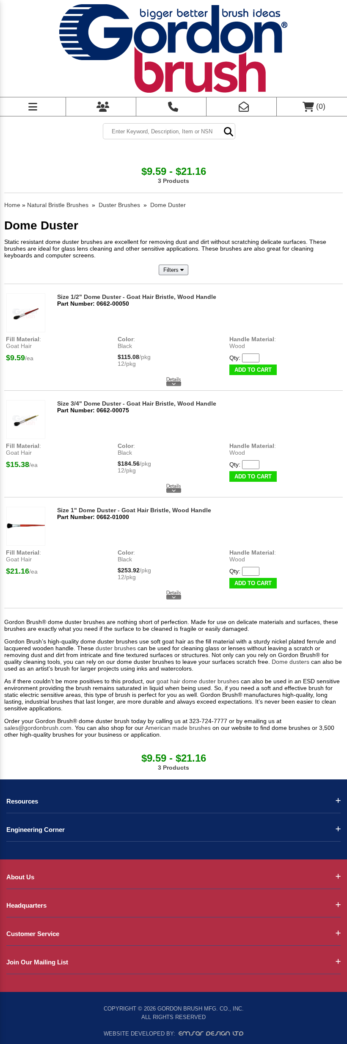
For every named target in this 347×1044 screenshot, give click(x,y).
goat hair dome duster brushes (198, 681)
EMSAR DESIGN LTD (211, 1033)
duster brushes (116, 648)
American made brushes (178, 727)
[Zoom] (25, 312)
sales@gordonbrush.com (38, 727)
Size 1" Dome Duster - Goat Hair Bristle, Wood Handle (134, 510)
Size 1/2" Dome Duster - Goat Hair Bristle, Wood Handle (136, 296)
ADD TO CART (253, 370)
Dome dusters (290, 661)
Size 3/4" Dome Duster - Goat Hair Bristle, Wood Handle (136, 403)
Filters (171, 270)
